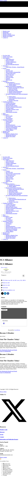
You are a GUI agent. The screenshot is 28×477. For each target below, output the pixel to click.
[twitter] (2, 293)
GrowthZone (17, 330)
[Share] (23, 275)
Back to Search (4, 267)
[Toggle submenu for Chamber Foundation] (13, 203)
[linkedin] (5, 293)
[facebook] (8, 293)
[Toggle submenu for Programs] (7, 81)
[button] (14, 424)
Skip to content (3, 0)
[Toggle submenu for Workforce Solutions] (12, 221)
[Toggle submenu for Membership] (9, 234)
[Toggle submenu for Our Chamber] (9, 58)
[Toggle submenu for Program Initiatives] (14, 184)
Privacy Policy (3, 391)
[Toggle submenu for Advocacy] (8, 167)
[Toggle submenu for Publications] (9, 216)
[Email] (4, 323)
